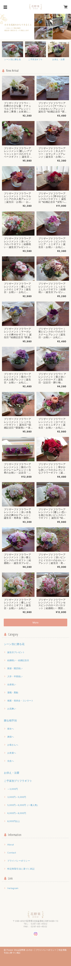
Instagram (12, 888)
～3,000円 (12, 789)
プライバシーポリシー (18, 860)
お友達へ (11, 752)
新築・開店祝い (14, 668)
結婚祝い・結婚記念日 (18, 660)
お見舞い (11, 708)
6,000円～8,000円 (16, 813)
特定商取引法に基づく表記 (21, 868)
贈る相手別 (10, 720)
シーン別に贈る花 (14, 644)
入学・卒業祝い (14, 676)
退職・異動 (12, 692)
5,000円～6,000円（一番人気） (23, 805)
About (10, 844)
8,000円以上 (13, 821)
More (36, 622)
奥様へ (10, 736)
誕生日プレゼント (16, 652)
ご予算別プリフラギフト (18, 780)
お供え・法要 (11, 772)
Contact (11, 852)
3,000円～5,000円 (16, 797)
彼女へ (10, 728)
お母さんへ (12, 744)
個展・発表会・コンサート (20, 700)
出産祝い (11, 684)
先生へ (10, 761)
